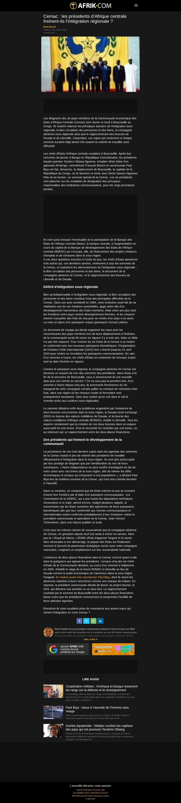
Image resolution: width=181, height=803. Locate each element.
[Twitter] (86, 621)
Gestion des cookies (101, 796)
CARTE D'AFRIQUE (84, 790)
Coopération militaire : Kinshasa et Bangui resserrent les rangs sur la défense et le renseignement (102, 688)
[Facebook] (79, 621)
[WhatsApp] (93, 621)
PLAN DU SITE (99, 790)
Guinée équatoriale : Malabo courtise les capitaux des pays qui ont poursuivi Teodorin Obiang (99, 727)
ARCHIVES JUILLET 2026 (82, 796)
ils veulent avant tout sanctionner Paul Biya (83, 577)
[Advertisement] (90, 106)
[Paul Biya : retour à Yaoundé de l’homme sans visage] (53, 712)
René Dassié (49, 27)
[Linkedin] (100, 621)
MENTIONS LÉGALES (99, 793)
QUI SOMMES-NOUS (81, 793)
